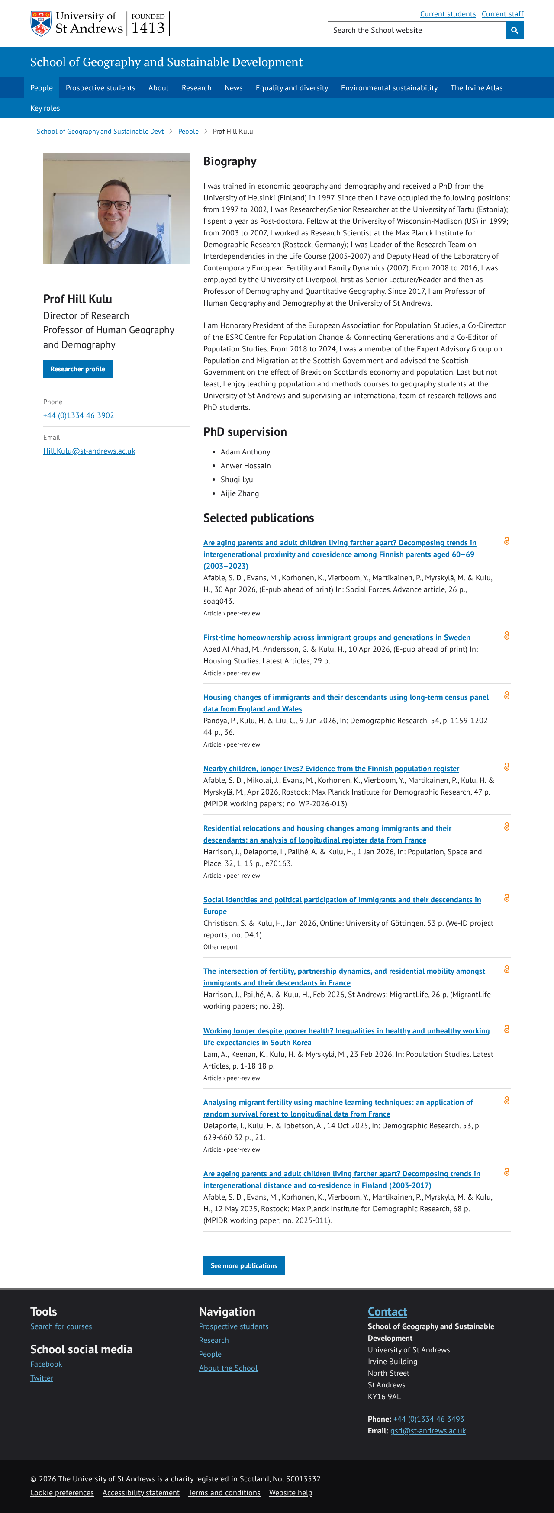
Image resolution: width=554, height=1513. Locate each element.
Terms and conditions (224, 1492)
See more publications (244, 1265)
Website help (290, 1492)
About (158, 88)
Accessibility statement (141, 1492)
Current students (448, 14)
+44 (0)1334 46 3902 (78, 415)
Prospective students (100, 88)
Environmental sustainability (389, 88)
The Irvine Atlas (477, 88)
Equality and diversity (292, 88)
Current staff (503, 14)
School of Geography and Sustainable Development (166, 62)
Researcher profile (78, 368)
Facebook (46, 1364)
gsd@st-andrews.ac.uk (428, 1431)
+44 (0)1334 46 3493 (428, 1419)
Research (197, 88)
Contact (387, 1311)
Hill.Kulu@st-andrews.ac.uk (89, 451)
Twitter (41, 1378)
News (234, 88)
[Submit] (515, 30)
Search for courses (61, 1326)
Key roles (45, 108)
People (41, 88)
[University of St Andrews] (100, 24)
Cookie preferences (62, 1492)
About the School (228, 1368)
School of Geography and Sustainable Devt (100, 131)
